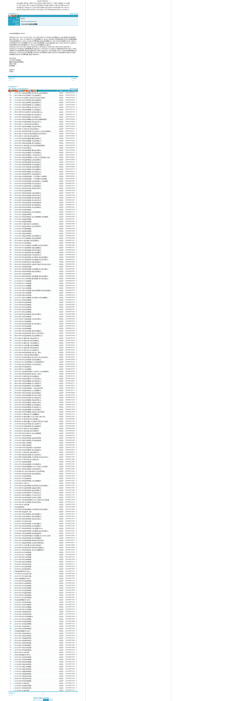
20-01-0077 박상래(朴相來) (23, 274)
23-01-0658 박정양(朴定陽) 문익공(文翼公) (28, 324)
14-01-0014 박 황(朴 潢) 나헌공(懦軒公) (27, 343)
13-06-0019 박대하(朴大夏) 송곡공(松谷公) (28, 398)
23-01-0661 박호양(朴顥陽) (23, 328)
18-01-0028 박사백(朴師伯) (23, 583)
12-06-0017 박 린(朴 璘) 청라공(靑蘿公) (27, 419)
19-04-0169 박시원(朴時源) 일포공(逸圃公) (28, 252)
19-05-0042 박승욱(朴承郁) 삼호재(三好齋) (28, 497)
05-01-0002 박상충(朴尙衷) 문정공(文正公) (28, 122)
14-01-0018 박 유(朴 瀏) (22, 504)
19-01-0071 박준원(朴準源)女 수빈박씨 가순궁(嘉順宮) (32, 371)
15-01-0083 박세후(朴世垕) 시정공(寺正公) (28, 493)
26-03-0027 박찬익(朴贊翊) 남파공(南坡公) (28, 405)
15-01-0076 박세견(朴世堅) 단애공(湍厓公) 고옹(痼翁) (31, 181)
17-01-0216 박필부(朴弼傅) (23, 445)
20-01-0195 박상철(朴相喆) (23, 593)
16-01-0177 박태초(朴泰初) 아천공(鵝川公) (28, 528)
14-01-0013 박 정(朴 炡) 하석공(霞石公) (27, 350)
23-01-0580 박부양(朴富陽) (23, 581)
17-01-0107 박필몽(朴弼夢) (23, 219)
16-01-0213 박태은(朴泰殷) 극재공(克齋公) (28, 523)
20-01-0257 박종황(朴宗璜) (23, 638)
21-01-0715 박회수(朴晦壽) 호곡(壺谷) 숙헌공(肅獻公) (31, 297)
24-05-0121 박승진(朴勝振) (23, 604)
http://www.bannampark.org (28, 21)
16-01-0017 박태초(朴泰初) (23, 436)
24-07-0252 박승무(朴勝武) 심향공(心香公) (28, 402)
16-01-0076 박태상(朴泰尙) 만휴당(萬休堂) (28, 202)
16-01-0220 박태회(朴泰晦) (23, 659)
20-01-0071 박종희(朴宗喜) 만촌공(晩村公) (28, 193)
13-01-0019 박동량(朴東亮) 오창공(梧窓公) (28, 164)
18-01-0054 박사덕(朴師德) (23, 552)
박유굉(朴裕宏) (19, 507)
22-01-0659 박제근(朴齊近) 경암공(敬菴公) (28, 514)
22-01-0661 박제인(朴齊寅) (23, 316)
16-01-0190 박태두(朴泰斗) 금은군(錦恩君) (28, 433)
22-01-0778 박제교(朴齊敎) (23, 619)
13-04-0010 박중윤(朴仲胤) (23, 686)
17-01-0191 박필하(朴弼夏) (23, 462)
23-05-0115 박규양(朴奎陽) (23, 566)
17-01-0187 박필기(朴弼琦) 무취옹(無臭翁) (28, 440)
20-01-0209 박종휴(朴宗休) (23, 640)
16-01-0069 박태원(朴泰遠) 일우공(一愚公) (28, 352)
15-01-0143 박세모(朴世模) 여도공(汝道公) (28, 183)
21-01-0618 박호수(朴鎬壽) (23, 293)
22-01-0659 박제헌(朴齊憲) (23, 628)
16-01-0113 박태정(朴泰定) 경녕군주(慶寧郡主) (29, 550)
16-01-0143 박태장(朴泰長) (23, 657)
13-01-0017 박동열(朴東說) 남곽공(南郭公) (28, 160)
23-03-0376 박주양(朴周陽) (23, 326)
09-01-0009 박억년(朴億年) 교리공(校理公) (28, 95)
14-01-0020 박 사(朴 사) (22, 483)
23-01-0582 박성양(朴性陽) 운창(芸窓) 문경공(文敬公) (31, 485)
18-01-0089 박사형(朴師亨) (23, 367)
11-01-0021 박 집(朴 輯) (22, 690)
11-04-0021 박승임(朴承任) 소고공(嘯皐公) (28, 390)
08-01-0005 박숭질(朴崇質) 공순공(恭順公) (28, 335)
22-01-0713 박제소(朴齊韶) (23, 312)
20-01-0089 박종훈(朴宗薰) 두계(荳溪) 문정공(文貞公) (31, 457)
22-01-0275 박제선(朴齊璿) (23, 307)
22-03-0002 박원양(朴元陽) (23, 614)
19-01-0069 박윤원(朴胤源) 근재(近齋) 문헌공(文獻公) (31, 509)
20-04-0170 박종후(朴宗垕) (23, 688)
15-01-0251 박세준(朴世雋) (23, 476)
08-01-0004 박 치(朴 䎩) (22, 652)
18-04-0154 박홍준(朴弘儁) (23, 678)
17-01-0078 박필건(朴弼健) (23, 662)
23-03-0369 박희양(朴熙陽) (23, 681)
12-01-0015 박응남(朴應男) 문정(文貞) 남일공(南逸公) (31, 93)
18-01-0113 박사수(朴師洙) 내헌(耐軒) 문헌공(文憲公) (31, 245)
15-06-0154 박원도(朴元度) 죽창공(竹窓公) (28, 188)
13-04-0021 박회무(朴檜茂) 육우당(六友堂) (28, 395)
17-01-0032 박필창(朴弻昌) (23, 674)
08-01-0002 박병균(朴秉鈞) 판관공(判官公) (28, 381)
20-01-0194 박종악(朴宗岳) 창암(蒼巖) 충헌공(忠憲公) (31, 276)
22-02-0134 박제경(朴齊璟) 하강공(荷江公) (28, 407)
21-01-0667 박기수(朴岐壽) (23, 281)
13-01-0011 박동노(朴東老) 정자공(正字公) (28, 107)
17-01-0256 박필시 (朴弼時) (23, 443)
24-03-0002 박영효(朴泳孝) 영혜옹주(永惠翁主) (29, 547)
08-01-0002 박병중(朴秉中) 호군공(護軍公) (28, 386)
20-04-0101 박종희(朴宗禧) (23, 643)
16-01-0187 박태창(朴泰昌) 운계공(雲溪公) (28, 212)
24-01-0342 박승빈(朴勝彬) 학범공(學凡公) (28, 400)
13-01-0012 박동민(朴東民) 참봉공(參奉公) (28, 102)
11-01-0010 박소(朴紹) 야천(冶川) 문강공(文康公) (30, 98)
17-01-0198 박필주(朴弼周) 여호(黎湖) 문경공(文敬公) (31, 531)
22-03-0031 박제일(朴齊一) (23, 626)
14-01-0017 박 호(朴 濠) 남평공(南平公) (27, 452)
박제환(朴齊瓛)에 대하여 (22, 631)
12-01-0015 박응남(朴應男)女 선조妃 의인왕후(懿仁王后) (32, 157)
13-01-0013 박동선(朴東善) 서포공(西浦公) (28, 153)
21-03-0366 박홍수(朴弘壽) (23, 295)
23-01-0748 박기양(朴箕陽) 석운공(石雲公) (28, 319)
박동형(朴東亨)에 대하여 (22, 571)
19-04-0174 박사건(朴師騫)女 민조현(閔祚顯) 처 (29, 362)
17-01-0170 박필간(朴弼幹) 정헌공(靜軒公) (28, 236)
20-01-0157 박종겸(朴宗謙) (23, 267)
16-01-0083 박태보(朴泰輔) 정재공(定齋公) (28, 198)
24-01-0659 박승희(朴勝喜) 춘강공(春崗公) (28, 450)
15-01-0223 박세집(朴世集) (23, 602)
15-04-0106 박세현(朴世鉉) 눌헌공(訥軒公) (28, 490)
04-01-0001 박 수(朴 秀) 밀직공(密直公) (27, 124)
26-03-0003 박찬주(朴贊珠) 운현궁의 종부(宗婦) (29, 412)
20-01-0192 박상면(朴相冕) (23, 588)
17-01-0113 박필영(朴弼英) (23, 671)
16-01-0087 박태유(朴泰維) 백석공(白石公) (28, 200)
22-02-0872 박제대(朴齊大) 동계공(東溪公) (28, 516)
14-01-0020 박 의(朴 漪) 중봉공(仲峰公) (27, 355)
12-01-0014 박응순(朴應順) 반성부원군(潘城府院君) (31, 119)
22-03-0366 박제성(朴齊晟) (23, 309)
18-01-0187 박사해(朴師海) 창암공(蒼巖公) (28, 248)
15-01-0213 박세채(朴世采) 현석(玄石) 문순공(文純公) (31, 357)
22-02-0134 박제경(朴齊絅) (23, 300)
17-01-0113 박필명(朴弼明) (23, 214)
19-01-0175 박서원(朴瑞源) (23, 597)
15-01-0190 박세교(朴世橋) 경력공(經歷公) (28, 359)
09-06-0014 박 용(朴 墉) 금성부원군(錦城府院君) (30, 145)
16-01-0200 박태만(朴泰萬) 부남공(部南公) (28, 207)
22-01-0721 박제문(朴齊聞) (23, 624)
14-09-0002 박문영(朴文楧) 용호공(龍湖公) (28, 474)
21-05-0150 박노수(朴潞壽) (23, 555)
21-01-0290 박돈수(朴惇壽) (23, 557)
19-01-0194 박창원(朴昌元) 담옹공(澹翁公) (28, 262)
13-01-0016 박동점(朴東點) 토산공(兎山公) (28, 172)
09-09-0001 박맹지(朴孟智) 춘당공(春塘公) (28, 393)
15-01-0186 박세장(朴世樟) (23, 191)
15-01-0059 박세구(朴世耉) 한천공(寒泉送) (28, 100)
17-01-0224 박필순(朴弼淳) (23, 669)
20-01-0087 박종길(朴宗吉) (23, 633)
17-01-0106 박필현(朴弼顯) (23, 221)
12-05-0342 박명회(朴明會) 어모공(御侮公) (28, 481)
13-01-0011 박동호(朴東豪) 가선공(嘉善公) (28, 109)
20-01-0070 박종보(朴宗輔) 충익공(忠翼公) (28, 143)
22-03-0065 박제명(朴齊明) (23, 621)
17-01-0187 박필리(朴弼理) (23, 233)
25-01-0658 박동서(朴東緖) (23, 562)
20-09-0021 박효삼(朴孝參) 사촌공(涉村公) (28, 469)
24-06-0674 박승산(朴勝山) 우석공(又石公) (28, 495)
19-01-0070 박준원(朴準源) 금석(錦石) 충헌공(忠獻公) (31, 257)
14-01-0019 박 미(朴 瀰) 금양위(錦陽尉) (27, 345)
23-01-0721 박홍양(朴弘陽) (23, 676)
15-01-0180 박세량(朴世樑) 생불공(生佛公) (28, 488)
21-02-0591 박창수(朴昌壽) (23, 647)
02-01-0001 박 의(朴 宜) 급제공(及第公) (27, 129)
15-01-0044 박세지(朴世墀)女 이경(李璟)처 (28, 447)
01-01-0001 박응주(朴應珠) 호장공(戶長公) (28, 126)
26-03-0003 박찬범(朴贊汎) (23, 645)
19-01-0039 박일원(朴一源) (23, 512)
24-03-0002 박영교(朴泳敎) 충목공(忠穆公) (28, 331)
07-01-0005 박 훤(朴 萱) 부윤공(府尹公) (27, 338)
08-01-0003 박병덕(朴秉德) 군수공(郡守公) (28, 383)
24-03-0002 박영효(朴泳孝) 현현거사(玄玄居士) (29, 333)
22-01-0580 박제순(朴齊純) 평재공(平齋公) (28, 314)
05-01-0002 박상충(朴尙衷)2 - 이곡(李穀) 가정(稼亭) (31, 176)
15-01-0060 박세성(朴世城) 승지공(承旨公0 (28, 114)
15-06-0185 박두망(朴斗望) (23, 574)
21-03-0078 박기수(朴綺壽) (23, 283)
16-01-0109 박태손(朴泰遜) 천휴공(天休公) (28, 195)
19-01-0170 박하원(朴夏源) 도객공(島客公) (28, 464)
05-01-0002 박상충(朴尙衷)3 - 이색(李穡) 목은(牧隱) (31, 179)
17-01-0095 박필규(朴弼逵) (23, 664)
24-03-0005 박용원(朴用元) (23, 612)
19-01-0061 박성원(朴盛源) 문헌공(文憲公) (28, 250)
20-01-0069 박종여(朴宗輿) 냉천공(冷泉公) (28, 519)
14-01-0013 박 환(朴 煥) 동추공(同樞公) (27, 340)
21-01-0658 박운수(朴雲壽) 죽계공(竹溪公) (28, 502)
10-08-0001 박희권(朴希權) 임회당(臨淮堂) (28, 533)
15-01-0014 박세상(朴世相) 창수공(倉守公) (28, 424)
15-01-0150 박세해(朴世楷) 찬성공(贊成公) (28, 426)
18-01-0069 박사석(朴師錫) (23, 369)
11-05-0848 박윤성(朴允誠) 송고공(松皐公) (28, 455)
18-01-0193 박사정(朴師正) (23, 243)
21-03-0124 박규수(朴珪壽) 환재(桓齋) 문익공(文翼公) (31, 278)
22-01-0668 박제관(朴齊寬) (23, 302)
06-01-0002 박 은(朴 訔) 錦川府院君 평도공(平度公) (31, 133)
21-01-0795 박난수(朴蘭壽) (23, 286)
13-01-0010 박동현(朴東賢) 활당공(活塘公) (28, 150)
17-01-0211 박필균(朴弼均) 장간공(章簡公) (28, 226)
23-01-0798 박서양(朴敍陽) (23, 595)
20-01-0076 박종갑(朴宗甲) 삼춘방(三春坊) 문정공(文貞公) (33, 264)
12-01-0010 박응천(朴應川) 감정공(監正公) (28, 117)
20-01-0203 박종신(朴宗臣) (23, 636)
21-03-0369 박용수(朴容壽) (23, 609)
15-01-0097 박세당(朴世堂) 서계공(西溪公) (28, 186)
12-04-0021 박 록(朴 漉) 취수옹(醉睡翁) (27, 414)
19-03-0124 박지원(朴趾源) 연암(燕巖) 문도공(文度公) (31, 259)
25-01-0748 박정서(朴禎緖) (23, 616)
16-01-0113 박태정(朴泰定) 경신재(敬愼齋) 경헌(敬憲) (31, 217)
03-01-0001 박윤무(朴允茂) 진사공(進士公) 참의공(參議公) (33, 131)
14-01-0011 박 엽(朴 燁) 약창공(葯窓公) (27, 348)
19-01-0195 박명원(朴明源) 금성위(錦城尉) (28, 538)
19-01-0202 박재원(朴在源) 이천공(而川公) (28, 255)
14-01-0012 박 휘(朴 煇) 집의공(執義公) (27, 376)
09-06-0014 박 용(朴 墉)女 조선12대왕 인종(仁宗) (30, 417)
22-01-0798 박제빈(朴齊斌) (23, 305)
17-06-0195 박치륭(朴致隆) (23, 229)
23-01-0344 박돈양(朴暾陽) (23, 559)
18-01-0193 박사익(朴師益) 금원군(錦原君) (28, 238)
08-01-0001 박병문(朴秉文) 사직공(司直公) (28, 378)
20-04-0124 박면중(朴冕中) (23, 569)
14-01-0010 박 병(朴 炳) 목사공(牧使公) (27, 224)
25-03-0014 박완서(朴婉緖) (23, 607)
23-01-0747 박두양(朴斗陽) (23, 576)
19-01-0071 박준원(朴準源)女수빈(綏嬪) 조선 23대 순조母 (32, 536)
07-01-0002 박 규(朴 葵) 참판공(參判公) (27, 136)
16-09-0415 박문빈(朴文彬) (23, 564)
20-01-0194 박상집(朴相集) (23, 590)
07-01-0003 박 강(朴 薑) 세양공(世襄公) (27, 240)
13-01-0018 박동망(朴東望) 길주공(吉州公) (28, 162)
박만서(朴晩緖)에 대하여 (22, 578)
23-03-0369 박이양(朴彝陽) (23, 321)
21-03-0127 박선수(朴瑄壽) (23, 288)
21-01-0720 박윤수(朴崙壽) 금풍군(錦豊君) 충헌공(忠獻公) (33, 290)
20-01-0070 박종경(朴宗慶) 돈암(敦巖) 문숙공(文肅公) (31, 269)
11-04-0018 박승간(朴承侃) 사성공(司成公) (28, 364)
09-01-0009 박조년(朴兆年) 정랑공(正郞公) (28, 112)
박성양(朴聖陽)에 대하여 (22, 600)
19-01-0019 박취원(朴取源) (23, 650)
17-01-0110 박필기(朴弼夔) (23, 666)
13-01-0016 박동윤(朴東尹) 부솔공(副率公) (28, 174)
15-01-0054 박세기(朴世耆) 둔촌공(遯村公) (28, 167)
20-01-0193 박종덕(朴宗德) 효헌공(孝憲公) (28, 271)
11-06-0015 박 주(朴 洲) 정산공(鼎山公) (27, 459)
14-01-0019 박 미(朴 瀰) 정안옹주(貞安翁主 (28, 545)
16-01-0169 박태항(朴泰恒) (23, 210)
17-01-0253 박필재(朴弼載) (23, 231)
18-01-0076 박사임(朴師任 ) (23, 148)
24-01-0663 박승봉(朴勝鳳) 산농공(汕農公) (28, 409)
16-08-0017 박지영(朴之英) (23, 521)
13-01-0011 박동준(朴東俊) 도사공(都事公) (28, 105)
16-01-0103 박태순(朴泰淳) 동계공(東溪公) (28, 205)
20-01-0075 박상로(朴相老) (23, 585)
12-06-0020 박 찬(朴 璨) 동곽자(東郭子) (27, 431)
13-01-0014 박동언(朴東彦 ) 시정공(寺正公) (28, 155)
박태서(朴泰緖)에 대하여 (22, 655)
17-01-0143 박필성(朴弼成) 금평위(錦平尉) (28, 438)
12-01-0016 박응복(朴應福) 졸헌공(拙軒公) (28, 138)
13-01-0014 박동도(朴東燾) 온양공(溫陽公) (28, 169)
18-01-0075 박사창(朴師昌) (23, 478)
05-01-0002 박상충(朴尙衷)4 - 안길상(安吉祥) (29, 388)
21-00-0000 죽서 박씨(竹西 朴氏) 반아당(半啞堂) (30, 471)
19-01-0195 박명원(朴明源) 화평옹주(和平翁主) (29, 540)
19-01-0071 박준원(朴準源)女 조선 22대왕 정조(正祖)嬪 (32, 500)
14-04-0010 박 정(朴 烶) (22, 683)
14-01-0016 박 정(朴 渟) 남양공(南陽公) (27, 428)
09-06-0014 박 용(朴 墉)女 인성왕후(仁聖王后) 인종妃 (31, 421)
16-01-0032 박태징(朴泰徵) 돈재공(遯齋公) (28, 526)
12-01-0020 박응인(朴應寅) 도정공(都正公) (28, 141)
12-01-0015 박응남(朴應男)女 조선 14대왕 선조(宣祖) (31, 466)
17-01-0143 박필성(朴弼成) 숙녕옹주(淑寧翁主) (29, 543)
